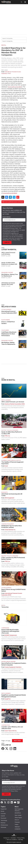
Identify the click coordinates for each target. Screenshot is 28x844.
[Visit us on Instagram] (10, 748)
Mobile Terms (6, 239)
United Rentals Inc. (10, 529)
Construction (5, 725)
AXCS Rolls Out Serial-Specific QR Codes (8, 283)
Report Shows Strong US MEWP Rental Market (13, 590)
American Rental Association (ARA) (15, 404)
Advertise (13, 838)
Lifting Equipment (6, 309)
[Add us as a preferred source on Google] (17, 197)
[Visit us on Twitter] (6, 748)
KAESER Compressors (11, 635)
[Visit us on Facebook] (2, 748)
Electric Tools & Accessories (9, 430)
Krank (6, 466)
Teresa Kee (5, 607)
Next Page (17, 740)
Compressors (5, 627)
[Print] (2, 197)
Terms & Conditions (12, 839)
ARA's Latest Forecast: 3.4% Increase (8, 253)
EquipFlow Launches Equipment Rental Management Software (13, 695)
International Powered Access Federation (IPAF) (9, 312)
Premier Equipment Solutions (13, 667)
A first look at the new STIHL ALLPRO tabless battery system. (14, 438)
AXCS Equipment (9, 498)
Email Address (7, 217)
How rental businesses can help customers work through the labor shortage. (13, 733)
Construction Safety (7, 524)
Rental (3, 45)
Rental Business (6, 400)
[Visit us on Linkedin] (14, 748)
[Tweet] (14, 197)
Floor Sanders (5, 319)
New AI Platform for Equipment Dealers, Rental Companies (13, 664)
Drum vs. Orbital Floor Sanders (8, 322)
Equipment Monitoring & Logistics (11, 460)
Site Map (20, 839)
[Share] (6, 197)
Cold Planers (5, 330)
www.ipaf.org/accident (15, 87)
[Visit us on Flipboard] (18, 802)
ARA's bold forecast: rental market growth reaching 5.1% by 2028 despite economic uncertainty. (12, 407)
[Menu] (25, 2)
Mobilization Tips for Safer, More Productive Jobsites (11, 526)
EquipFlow (8, 699)
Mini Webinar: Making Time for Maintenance (9, 275)
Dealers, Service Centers (8, 661)
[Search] (21, 2)
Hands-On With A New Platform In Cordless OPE (9, 263)
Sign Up (7, 242)
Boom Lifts (4, 492)
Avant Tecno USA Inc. (11, 730)
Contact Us (6, 838)
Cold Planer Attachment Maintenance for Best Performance (8, 333)
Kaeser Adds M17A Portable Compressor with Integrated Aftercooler (10, 631)
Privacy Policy (16, 239)
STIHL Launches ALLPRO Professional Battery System (13, 558)
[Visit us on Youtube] (15, 802)
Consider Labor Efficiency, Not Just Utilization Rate (12, 727)
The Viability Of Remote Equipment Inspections (12, 462)
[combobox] (14, 38)
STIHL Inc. (7, 436)
